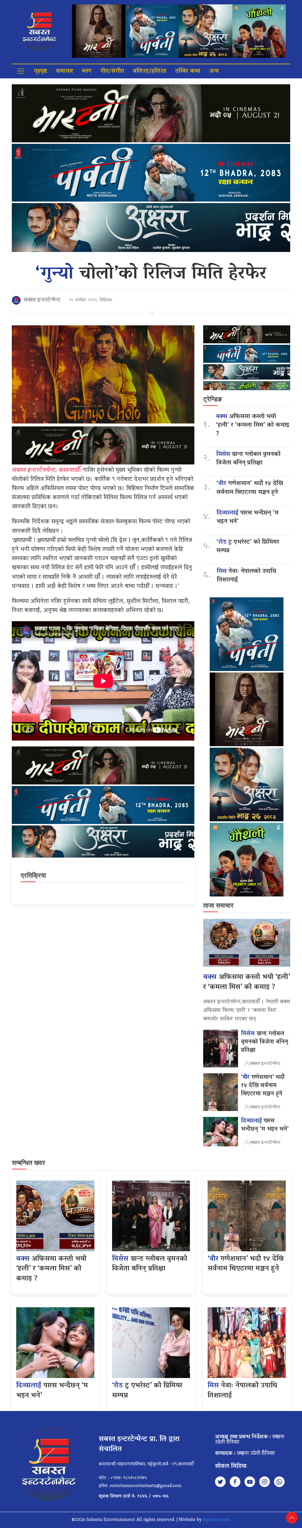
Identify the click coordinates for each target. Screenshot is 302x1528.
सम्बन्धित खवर (28, 1162)
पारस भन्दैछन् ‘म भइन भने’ (247, 517)
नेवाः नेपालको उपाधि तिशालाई (246, 575)
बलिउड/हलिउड (149, 71)
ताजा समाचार (218, 905)
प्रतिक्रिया (33, 875)
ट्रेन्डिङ (212, 399)
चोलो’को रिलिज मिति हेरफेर (151, 274)
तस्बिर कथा (187, 71)
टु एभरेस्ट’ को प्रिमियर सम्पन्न (247, 546)
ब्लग (86, 71)
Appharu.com (216, 1520)
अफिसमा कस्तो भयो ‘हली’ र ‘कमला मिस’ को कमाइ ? (252, 425)
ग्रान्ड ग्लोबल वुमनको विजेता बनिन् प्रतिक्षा (248, 458)
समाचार (64, 71)
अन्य (214, 71)
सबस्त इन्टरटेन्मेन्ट (42, 300)
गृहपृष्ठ (40, 71)
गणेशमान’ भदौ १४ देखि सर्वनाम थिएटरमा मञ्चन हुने (249, 488)
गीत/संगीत (112, 71)
